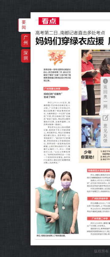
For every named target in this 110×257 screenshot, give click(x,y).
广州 (26, 40)
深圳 (26, 55)
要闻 (24, 25)
